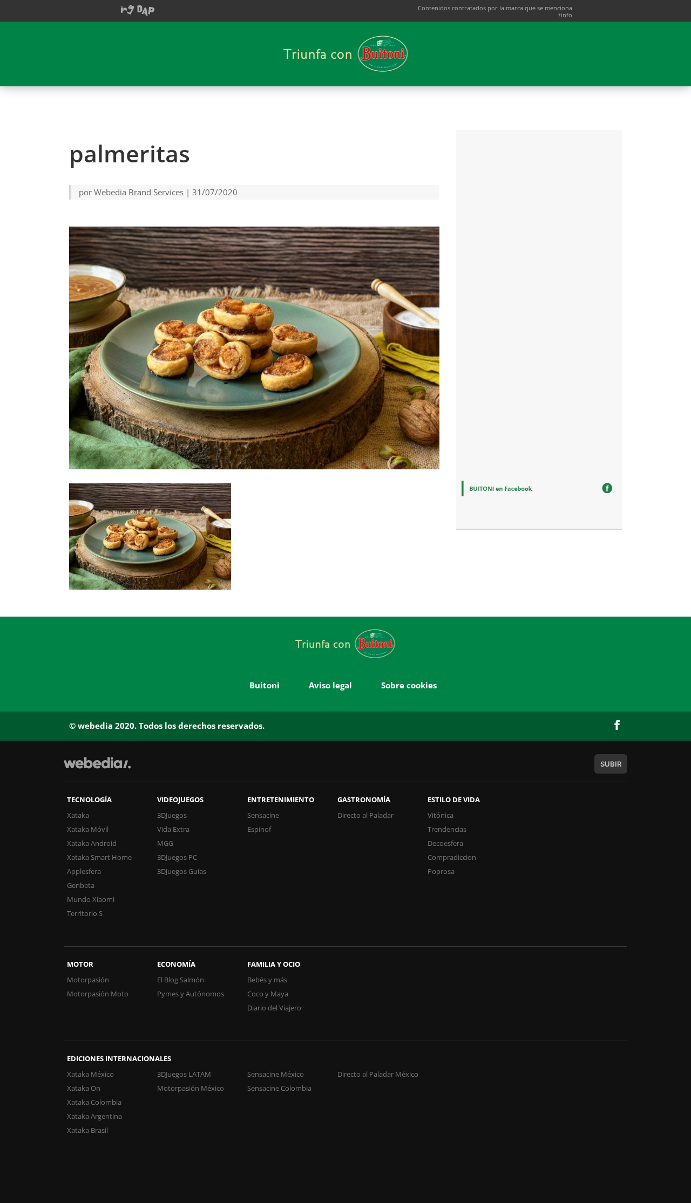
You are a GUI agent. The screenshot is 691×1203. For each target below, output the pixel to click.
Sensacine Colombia (279, 1088)
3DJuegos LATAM (184, 1074)
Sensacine (263, 815)
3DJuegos (172, 815)
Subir (610, 764)
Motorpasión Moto (97, 994)
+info (565, 15)
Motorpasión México (190, 1088)
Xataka (78, 815)
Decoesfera (445, 843)
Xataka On (83, 1088)
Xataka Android (92, 843)
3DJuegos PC (177, 857)
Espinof (259, 829)
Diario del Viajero (274, 1008)
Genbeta (80, 885)
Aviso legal (330, 685)
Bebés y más (267, 980)
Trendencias (447, 829)
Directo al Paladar (365, 815)
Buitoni (264, 685)
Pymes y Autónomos (190, 994)
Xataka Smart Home (99, 857)
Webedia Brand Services (139, 192)
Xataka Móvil (88, 829)
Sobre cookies (409, 685)
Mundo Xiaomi (90, 899)
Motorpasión (88, 980)
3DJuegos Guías (181, 871)
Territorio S (85, 913)
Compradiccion (452, 857)
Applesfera (84, 871)
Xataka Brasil (87, 1130)
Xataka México (90, 1074)
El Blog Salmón (180, 980)
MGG (165, 843)
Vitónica (440, 815)
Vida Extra (173, 829)
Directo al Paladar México (377, 1074)
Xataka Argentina (94, 1116)
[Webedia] (97, 768)
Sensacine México (275, 1074)
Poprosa (441, 871)
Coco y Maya (267, 994)
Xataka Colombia (94, 1102)
